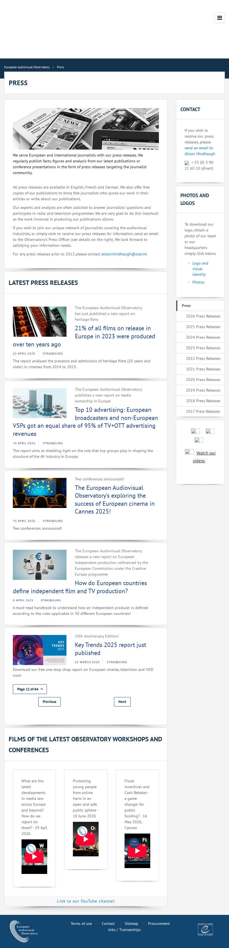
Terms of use (81, 923)
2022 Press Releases (203, 358)
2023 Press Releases (203, 347)
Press (186, 305)
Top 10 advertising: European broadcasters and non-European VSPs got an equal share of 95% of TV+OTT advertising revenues (85, 422)
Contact (108, 923)
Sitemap (131, 923)
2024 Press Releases (203, 337)
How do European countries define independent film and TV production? (80, 587)
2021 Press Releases (203, 369)
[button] (30, 689)
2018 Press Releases (203, 400)
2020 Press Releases (203, 379)
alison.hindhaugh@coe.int (124, 253)
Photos (198, 282)
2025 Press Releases (203, 326)
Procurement (159, 923)
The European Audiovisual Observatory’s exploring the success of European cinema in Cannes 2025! (115, 499)
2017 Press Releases (203, 411)
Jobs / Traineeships (124, 929)
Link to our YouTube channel (86, 901)
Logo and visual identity (200, 269)
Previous (49, 701)
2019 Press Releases (203, 390)
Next (122, 701)
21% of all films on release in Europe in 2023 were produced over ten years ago (84, 336)
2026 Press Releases (203, 316)
